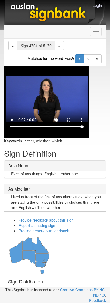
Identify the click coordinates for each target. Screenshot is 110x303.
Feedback (97, 300)
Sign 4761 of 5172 (36, 45)
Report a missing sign (37, 225)
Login (97, 5)
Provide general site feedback (44, 230)
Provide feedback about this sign (46, 220)
